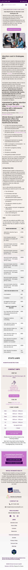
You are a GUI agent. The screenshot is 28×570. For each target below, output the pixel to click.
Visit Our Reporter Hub (14, 513)
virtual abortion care (14, 106)
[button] (23, 1)
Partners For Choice (18, 566)
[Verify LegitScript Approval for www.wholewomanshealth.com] (14, 554)
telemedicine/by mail (19, 132)
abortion (9, 73)
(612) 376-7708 (16, 402)
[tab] (14, 362)
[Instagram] (17, 516)
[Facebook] (10, 516)
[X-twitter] (14, 516)
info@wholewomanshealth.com (14, 404)
